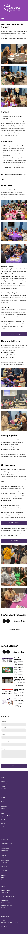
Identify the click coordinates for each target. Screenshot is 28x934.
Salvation (3, 872)
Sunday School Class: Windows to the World (19, 679)
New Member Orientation (18, 658)
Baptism (3, 857)
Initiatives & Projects (5, 890)
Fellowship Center (5, 848)
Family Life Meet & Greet (19, 689)
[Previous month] (4, 621)
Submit (14, 766)
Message (3, 749)
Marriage (3, 811)
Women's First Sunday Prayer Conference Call (19, 700)
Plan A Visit (4, 870)
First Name (3, 721)
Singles (2, 813)
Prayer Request (4, 850)
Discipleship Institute (5, 826)
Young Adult (4, 806)
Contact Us (3, 789)
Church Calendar (5, 860)
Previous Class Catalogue (14, 334)
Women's (3, 804)
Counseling (3, 855)
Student (3, 808)
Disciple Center (4, 845)
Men (2, 801)
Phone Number (4, 741)
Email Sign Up (14, 540)
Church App (4, 862)
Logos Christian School (6, 843)
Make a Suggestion (14, 522)
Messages (3, 823)
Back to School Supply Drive (18, 668)
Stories (2, 877)
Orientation (3, 875)
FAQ (2, 880)
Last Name (3, 727)
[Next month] (8, 621)
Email (2, 734)
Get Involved (4, 853)
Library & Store (4, 892)
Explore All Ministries (6, 815)
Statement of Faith (5, 784)
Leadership (3, 786)
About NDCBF (5, 781)
